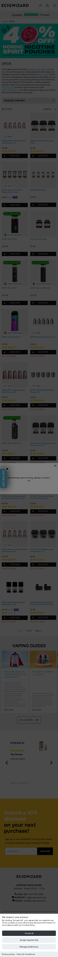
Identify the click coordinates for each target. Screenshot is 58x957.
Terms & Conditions (25, 954)
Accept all (29, 933)
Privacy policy (8, 954)
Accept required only (29, 940)
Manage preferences (29, 947)
